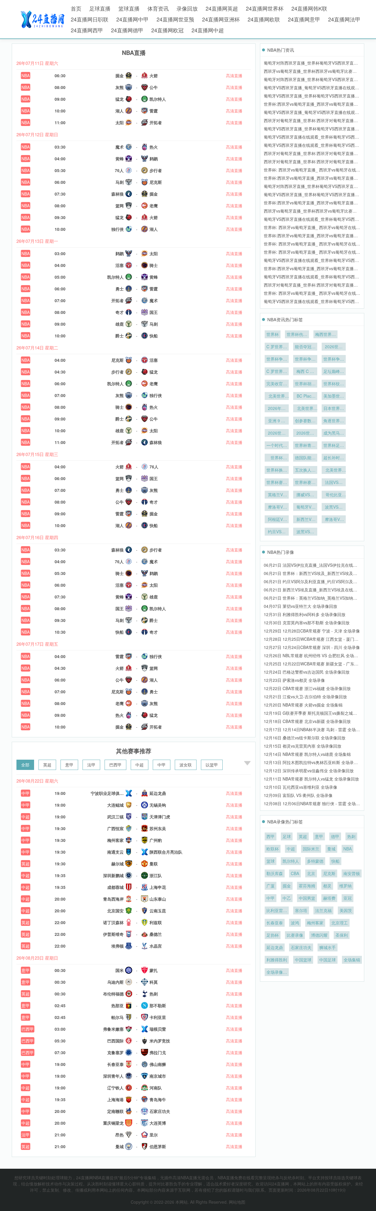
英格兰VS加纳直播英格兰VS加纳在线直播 (276, 495)
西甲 (270, 836)
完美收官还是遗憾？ (276, 384)
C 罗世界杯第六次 (276, 347)
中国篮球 (303, 960)
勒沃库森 (274, 873)
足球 (287, 836)
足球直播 (99, 8)
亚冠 (347, 898)
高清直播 (234, 75)
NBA (25, 75)
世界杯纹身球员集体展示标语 (333, 384)
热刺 (351, 836)
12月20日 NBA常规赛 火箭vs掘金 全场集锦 (303, 705)
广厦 (270, 886)
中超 (139, 765)
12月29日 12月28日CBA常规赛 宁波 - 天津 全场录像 (312, 631)
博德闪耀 (319, 935)
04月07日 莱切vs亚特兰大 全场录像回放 (300, 606)
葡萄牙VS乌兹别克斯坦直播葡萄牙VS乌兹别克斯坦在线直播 (305, 507)
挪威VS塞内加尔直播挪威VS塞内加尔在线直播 (305, 495)
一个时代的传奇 (276, 445)
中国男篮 (307, 898)
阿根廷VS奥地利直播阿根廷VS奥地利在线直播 (276, 519)
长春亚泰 (274, 923)
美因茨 (346, 910)
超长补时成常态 (333, 458)
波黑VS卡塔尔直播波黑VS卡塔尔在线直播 (333, 507)
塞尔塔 (301, 910)
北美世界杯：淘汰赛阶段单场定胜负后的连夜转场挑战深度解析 (276, 396)
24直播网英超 (222, 8)
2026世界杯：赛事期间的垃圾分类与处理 (333, 347)
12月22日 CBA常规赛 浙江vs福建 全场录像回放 (307, 688)
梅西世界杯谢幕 (325, 334)
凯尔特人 (291, 861)
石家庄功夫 (301, 947)
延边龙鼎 (274, 947)
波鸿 (295, 923)
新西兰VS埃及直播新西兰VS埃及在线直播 (305, 519)
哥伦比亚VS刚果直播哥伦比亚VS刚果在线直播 (333, 495)
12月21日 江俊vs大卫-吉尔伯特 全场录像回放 (305, 696)
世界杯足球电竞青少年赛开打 (333, 445)
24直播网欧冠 (167, 30)
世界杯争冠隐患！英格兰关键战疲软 (333, 359)
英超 (47, 765)
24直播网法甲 (344, 19)
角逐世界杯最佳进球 (333, 421)
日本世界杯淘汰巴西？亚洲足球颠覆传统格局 (333, 408)
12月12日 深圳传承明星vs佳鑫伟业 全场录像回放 (309, 770)
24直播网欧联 (264, 19)
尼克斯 (329, 873)
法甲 (91, 765)
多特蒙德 (315, 861)
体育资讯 (158, 8)
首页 (76, 8)
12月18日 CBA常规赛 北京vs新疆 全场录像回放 (307, 721)
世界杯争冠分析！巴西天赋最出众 (276, 359)
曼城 (331, 849)
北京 (311, 873)
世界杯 (272, 334)
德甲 (335, 836)
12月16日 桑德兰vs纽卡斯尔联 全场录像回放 (304, 738)
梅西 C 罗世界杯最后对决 (305, 371)
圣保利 (341, 935)
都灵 (327, 886)
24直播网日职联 (89, 19)
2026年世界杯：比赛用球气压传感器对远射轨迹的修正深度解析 (276, 408)
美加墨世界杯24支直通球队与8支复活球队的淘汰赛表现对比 (333, 396)
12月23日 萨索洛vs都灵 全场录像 (294, 680)
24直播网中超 (208, 30)
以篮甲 (212, 765)
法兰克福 (323, 910)
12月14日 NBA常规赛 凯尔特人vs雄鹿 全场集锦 (307, 754)
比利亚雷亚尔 (276, 910)
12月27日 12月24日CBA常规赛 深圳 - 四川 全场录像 (312, 647)
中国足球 (327, 960)
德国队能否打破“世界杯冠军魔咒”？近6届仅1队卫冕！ (305, 458)
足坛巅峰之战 (333, 371)
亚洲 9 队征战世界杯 (276, 421)
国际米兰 (311, 849)
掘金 (287, 886)
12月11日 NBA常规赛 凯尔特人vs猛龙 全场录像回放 (311, 779)
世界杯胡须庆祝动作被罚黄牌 (305, 384)
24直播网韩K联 (309, 8)
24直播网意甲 (304, 19)
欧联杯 (272, 849)
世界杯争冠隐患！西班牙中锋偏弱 (305, 359)
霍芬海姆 (307, 886)
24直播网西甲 (87, 30)
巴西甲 (115, 765)
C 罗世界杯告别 (276, 371)
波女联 (185, 765)
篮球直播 (129, 8)
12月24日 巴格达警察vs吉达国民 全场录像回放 (307, 672)
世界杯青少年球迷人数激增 (305, 445)
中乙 (287, 898)
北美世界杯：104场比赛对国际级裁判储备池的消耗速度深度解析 (305, 408)
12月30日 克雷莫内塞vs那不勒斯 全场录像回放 (307, 622)
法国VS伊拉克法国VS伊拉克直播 (334, 482)
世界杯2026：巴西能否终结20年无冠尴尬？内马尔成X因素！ (276, 458)
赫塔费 (329, 898)
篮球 (270, 861)
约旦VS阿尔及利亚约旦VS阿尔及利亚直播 (276, 532)
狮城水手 (327, 947)
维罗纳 (345, 886)
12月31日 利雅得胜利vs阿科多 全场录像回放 (304, 614)
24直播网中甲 (132, 19)
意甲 (69, 765)
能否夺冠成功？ (305, 347)
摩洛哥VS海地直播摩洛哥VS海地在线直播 (333, 519)
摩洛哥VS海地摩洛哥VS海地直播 (276, 507)
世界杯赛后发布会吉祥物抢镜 (305, 482)
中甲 (161, 765)
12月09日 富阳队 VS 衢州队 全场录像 (298, 795)
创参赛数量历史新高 (305, 421)
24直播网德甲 (127, 30)
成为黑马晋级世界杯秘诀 (333, 433)
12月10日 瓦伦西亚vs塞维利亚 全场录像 (300, 787)
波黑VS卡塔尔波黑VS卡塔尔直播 (305, 532)
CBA (295, 873)
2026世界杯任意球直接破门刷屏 (276, 433)
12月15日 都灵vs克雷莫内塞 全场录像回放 (302, 746)
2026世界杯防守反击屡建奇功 (305, 433)
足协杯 (272, 935)
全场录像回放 (276, 972)
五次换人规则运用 (305, 470)
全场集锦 (352, 960)
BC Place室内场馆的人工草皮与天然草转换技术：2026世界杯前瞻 (305, 396)
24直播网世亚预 (175, 19)
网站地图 (237, 1202)
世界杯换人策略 (276, 470)
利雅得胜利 (276, 960)
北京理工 (339, 923)
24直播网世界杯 (264, 8)
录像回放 (187, 8)
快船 (335, 861)
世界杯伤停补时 (297, 334)
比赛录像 (295, 935)
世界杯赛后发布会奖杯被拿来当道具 (276, 482)
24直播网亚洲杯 (221, 19)
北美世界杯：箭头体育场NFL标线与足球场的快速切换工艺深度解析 (333, 470)
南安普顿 (351, 873)
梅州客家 (315, 923)
